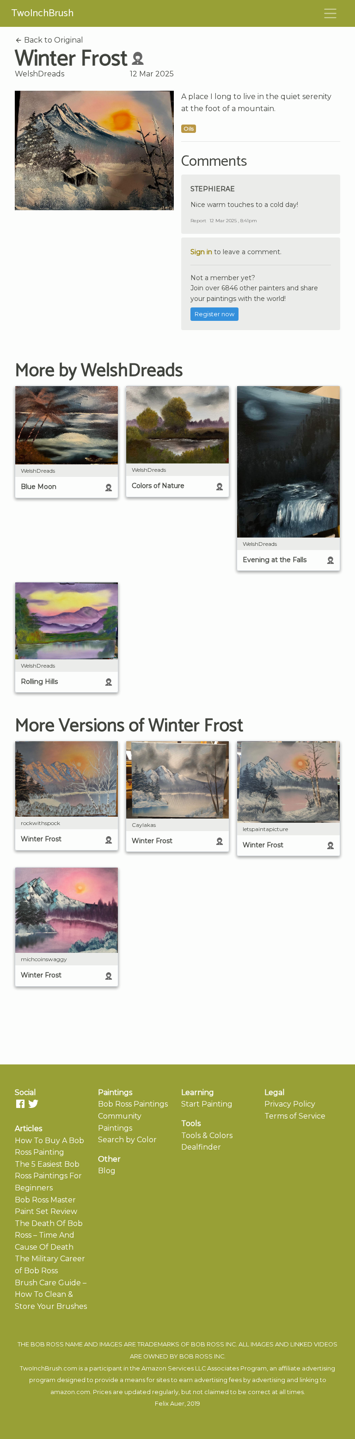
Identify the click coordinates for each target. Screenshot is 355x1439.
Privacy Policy (289, 1104)
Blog (107, 1170)
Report (198, 221)
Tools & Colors (207, 1135)
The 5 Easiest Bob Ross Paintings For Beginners (48, 1176)
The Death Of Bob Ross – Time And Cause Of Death (49, 1235)
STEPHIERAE (212, 189)
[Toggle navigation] (330, 13)
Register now (214, 314)
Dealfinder (201, 1147)
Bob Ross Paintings (133, 1104)
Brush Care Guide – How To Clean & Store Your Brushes (51, 1294)
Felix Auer (169, 1403)
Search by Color (127, 1139)
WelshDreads (39, 73)
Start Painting (207, 1104)
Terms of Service (294, 1116)
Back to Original (52, 40)
